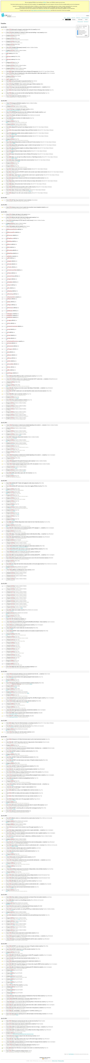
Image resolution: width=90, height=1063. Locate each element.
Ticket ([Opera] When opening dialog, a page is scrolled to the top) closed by (29, 145)
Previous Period (80, 21)
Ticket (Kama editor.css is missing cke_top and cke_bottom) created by (21, 551)
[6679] (10, 867)
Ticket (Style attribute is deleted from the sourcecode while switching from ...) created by (27, 860)
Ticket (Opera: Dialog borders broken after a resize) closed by (26, 160)
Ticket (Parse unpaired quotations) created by (17, 399)
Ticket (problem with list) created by (16, 226)
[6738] (12, 484)
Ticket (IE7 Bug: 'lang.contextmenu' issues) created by (20, 200)
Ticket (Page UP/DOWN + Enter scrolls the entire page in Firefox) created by (23, 84)
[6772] (17, 48)
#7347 (7, 913)
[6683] (12, 837)
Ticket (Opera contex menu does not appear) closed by (25, 168)
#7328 (16, 687)
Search (86, 19)
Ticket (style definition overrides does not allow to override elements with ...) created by (27, 883)
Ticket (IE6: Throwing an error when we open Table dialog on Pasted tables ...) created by (28, 387)
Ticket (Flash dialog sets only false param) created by (19, 732)
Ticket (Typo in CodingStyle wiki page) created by (18, 109)
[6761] (12, 221)
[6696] (31, 684)
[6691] (10, 693)
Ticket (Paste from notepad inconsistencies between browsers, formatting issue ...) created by (28, 748)
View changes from (80, 26)
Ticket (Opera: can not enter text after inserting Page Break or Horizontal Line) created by (28, 1001)
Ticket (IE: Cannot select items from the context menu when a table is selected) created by (28, 1004)
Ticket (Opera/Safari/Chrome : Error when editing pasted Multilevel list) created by (26, 536)
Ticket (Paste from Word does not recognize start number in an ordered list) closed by (25, 1047)
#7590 (12, 758)
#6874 (12, 152)
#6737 (7, 840)
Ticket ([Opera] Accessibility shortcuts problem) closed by (25, 133)
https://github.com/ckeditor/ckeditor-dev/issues (40, 10)
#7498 (17, 846)
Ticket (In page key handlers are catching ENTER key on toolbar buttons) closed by (29, 909)
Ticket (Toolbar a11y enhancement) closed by (21, 436)
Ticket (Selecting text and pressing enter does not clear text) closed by (24, 1020)
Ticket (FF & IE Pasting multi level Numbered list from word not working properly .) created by (28, 842)
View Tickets (80, 19)
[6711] (12, 611)
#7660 (7, 493)
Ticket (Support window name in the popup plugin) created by (21, 798)
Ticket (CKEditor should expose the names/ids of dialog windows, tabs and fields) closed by (28, 868)
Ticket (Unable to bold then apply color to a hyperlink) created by (22, 848)
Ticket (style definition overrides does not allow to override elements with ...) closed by (30, 845)
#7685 (13, 134)
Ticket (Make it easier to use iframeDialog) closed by (23, 900)
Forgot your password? (85, 17)
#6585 (13, 137)
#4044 (16, 134)
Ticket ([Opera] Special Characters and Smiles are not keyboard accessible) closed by (25, 177)
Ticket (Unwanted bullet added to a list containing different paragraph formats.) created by (28, 775)
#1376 (7, 51)
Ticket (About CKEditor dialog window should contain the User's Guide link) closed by (26, 521)
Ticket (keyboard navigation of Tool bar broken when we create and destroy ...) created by (28, 935)
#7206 (19, 919)
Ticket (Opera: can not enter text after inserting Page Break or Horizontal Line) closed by (26, 93)
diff (6, 54)
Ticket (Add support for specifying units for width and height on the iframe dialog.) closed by (28, 1013)
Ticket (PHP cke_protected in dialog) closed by (17, 1050)
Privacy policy (61, 1060)
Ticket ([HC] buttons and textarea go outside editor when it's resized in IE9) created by (25, 804)
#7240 (7, 864)
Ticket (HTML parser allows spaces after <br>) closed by (19, 472)
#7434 (17, 1037)
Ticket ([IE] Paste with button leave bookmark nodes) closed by (21, 958)
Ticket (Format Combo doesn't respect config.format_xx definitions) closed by (27, 836)
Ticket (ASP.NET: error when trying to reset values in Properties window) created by (25, 946)
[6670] (22, 950)
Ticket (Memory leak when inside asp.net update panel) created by (21, 217)
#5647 (7, 441)
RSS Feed (45, 1058)
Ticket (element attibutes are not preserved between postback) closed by (23, 682)
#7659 (7, 490)
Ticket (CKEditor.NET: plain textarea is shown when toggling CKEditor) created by (25, 548)
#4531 (12, 149)
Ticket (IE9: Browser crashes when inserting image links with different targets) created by (28, 697)
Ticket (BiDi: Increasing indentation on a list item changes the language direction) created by (29, 1041)
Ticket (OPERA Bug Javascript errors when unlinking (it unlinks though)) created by (24, 112)
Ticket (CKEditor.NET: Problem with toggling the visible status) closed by (23, 483)
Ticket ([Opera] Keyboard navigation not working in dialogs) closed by (28, 148)
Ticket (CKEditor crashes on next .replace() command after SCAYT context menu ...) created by (30, 378)
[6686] (12, 785)
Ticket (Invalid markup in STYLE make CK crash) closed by (24, 220)
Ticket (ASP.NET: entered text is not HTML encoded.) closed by (21, 949)
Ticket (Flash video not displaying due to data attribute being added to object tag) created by (29, 73)
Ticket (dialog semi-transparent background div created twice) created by (22, 961)
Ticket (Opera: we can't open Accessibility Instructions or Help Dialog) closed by (30, 156)
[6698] (12, 678)
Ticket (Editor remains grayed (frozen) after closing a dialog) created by (26, 877)
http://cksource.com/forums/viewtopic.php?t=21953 (19, 547)
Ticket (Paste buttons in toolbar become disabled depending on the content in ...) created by (29, 454)
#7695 (7, 386)
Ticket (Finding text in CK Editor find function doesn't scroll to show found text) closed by (26, 739)
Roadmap (73, 19)
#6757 (14, 143)
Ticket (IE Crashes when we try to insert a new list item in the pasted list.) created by (27, 1007)
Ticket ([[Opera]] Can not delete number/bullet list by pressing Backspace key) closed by (26, 915)
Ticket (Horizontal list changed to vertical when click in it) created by (21, 29)
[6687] (12, 779)
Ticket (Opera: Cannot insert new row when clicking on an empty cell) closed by (30, 180)
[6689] (12, 752)
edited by (10, 53)
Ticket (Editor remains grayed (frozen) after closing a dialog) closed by (26, 874)
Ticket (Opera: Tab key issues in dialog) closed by (24, 189)
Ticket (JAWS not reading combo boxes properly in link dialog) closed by (23, 793)
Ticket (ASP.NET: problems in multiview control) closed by (20, 751)
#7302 (7, 803)
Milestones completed (81, 30)
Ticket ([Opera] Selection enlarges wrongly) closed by (25, 151)
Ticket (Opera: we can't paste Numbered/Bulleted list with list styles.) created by (26, 938)
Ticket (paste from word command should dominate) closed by (21, 886)
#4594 (11, 971)
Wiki (63, 19)
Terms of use (54, 1060)
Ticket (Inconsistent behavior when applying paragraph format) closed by (23, 676)
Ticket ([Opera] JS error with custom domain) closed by (25, 192)
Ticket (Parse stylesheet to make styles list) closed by (23, 725)
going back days (81, 27)
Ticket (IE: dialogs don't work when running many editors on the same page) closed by (30, 563)
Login (65, 17)
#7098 (11, 983)
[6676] (12, 910)
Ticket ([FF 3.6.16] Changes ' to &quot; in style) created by (19, 786)
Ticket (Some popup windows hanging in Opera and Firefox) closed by (28, 130)
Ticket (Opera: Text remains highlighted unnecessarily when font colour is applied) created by (29, 833)
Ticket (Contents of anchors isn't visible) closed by (18, 118)
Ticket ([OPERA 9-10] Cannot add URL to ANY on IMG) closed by (27, 186)
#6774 (7, 822)
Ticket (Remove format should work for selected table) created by (21, 932)
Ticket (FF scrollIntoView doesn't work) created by (18, 715)
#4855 (11, 974)
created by (11, 79)
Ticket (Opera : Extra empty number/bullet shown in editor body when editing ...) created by (28, 533)
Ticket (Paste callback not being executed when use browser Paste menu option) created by (27, 897)
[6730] (14, 511)
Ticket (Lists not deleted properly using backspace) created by (23, 624)
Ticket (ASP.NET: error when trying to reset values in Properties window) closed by (25, 760)
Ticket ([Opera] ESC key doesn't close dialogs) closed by (25, 127)
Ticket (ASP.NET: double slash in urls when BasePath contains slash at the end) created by (27, 390)
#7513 (7, 224)
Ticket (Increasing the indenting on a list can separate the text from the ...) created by (26, 673)
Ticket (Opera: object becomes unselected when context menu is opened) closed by (31, 174)
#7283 (7, 953)
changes (14, 800)
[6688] (12, 761)
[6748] (15, 438)
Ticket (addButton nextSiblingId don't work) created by (19, 569)
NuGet (8, 104)
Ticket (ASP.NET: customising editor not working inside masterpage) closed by (24, 807)
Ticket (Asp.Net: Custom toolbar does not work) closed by (20, 627)
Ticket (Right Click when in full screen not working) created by (20, 666)
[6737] (24, 471)
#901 (28, 693)
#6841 (7, 855)
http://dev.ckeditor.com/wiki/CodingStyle (13, 110)
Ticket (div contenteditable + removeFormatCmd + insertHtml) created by (22, 1010)
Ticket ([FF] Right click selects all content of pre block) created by (22, 880)
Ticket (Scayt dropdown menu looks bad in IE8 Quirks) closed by (21, 1044)
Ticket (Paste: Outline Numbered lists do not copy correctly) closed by (22, 795)
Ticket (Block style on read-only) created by (17, 393)
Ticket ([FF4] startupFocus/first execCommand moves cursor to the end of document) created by (28, 557)
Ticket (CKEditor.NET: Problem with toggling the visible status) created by (24, 545)
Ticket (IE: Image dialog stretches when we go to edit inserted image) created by (26, 1038)
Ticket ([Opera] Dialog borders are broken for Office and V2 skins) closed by (29, 142)
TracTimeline (71, 1054)
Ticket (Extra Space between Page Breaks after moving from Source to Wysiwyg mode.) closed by (28, 90)
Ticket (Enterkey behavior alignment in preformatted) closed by (21, 851)
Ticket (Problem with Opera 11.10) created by (16, 214)
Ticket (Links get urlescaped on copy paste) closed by (20, 81)
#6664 (7, 140)
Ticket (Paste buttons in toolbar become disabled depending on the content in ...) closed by (30, 425)
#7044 (7, 617)
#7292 (7, 755)
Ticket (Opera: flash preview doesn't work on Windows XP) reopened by (28, 71)
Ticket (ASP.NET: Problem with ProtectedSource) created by (21, 766)
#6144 (11, 977)
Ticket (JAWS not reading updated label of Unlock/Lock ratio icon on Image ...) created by (28, 1026)
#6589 (7, 904)
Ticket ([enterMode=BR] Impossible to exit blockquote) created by (22, 375)
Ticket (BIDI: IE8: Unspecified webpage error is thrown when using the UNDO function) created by (30, 964)
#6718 (7, 891)
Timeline (68, 19)
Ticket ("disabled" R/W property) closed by (20, 47)
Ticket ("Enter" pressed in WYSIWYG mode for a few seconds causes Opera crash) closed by (33, 171)
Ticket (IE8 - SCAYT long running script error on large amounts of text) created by (26, 742)
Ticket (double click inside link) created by (16, 95)
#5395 (19, 176)
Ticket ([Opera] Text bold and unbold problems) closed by (25, 136)
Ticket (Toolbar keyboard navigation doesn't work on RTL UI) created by (26, 463)
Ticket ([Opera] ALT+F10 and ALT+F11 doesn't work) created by (25, 460)
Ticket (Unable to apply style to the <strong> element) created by (22, 700)
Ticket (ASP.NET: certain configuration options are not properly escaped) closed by (25, 630)
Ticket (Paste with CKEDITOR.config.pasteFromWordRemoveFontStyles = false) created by (28, 621)
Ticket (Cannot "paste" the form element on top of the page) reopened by (23, 827)
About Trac (73, 17)
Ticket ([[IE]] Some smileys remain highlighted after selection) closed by (23, 790)
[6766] (12, 119)
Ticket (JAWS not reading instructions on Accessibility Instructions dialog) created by (27, 1029)
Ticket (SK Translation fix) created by (14, 618)
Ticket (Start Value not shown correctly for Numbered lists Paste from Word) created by (27, 995)
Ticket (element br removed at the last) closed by (17, 810)
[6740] (12, 474)
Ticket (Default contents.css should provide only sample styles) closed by (27, 818)
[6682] (12, 852)
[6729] (18, 514)
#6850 (7, 526)
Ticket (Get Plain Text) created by (15, 984)
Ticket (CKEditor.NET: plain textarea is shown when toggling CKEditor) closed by (25, 486)
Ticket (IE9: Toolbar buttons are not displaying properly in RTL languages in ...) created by (28, 527)
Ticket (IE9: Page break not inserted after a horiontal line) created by (24, 709)
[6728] (12, 523)
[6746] (12, 444)
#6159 (11, 980)
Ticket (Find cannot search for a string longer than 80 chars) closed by (22, 906)
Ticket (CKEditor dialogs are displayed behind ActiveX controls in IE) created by (26, 772)
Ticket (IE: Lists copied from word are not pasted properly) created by (24, 769)
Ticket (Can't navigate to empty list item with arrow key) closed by (21, 1035)
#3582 (7, 122)
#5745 (9, 904)
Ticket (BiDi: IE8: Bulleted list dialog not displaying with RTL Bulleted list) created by (27, 967)
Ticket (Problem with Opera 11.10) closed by (21, 115)
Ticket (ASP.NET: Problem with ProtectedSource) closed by (20, 757)
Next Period (86, 21)
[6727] (10, 508)
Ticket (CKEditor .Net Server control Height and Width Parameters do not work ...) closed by (26, 784)
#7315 (17, 398)
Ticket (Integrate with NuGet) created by (20, 103)
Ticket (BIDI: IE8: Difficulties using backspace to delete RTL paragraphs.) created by (27, 955)
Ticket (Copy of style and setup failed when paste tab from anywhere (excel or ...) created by (26, 87)
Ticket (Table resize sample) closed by (20, 609)
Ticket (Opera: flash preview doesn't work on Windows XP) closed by (28, 154)
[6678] (12, 888)
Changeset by (11, 35)
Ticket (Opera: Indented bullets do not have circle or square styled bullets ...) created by (28, 830)
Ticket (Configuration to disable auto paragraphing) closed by (20, 778)
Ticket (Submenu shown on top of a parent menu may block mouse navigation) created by (25, 207)
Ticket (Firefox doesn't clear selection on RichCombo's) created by (23, 1023)
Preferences (78, 17)
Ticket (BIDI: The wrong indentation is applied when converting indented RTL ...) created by (28, 554)
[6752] (12, 125)
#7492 (13, 846)
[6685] (12, 819)
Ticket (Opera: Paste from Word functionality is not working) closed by (28, 723)
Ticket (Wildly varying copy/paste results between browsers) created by (22, 712)
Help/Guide (68, 17)
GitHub (44, 2)
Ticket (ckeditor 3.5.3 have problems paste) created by (19, 856)
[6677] (12, 901)
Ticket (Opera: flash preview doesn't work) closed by (24, 183)
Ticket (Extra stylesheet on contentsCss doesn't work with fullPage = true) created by (25, 32)
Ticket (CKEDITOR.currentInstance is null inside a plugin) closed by (22, 998)
